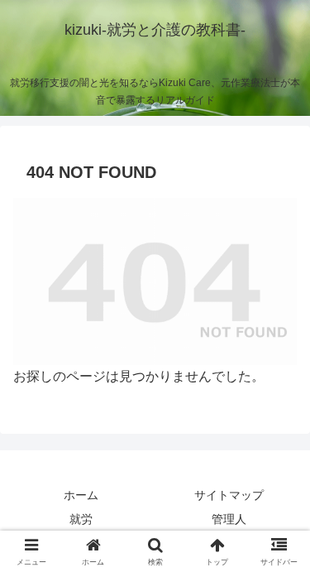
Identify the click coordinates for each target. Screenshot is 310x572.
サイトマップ (229, 495)
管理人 (229, 519)
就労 (81, 519)
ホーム (81, 495)
